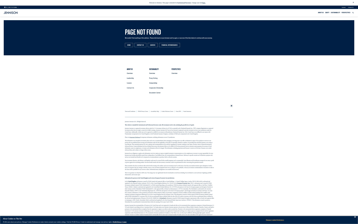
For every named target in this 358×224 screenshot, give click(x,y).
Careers (344, 7)
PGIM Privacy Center (120, 222)
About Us (321, 12)
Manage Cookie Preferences (275, 220)
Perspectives (346, 12)
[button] (353, 2)
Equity (327, 12)
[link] (231, 105)
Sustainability (335, 12)
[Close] (355, 218)
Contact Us (351, 7)
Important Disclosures (135, 137)
